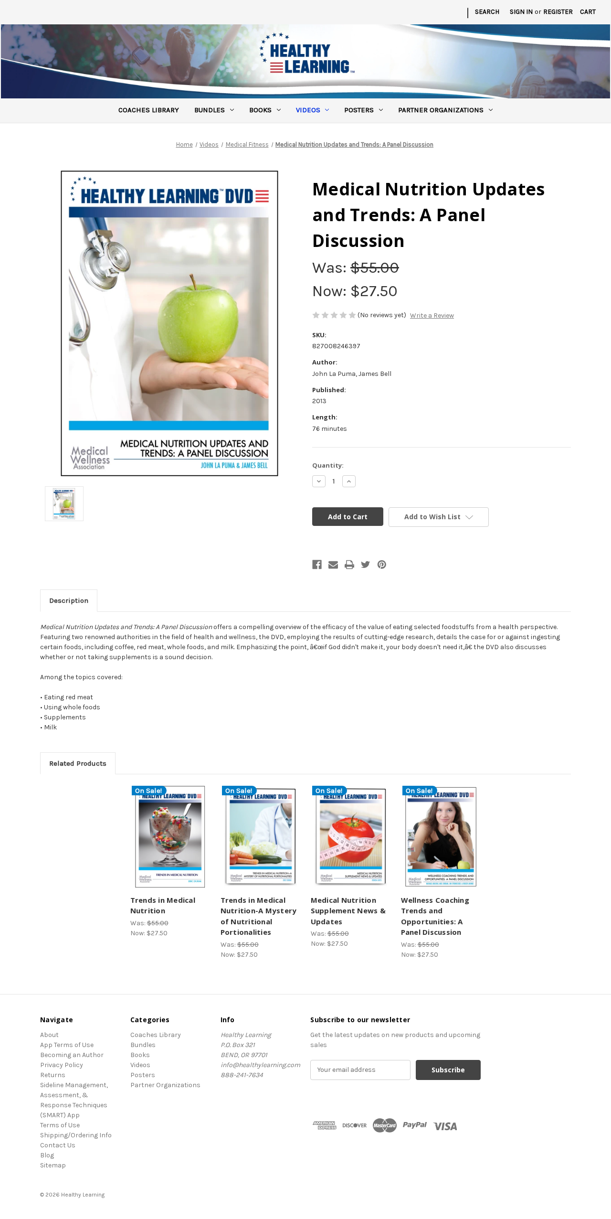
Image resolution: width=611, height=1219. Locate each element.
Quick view (169, 828)
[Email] (333, 564)
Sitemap (53, 1165)
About (49, 1035)
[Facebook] (317, 564)
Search (487, 12)
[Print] (349, 564)
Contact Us (57, 1145)
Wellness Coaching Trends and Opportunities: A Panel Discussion (435, 916)
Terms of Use (60, 1125)
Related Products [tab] (77, 763)
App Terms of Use (67, 1045)
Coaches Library (148, 110)
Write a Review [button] (432, 315)
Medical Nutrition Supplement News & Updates (348, 910)
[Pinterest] (382, 564)
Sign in (521, 12)
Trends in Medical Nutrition (162, 905)
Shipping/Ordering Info (76, 1135)
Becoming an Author (72, 1055)
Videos (308, 110)
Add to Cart (170, 845)
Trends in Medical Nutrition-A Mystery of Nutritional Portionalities (259, 916)
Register (558, 12)
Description (68, 600)
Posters (359, 110)
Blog (47, 1155)
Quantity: (328, 465)
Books (260, 110)
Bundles (209, 110)
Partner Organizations (441, 110)
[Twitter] (365, 564)
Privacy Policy (61, 1065)
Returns (52, 1075)
